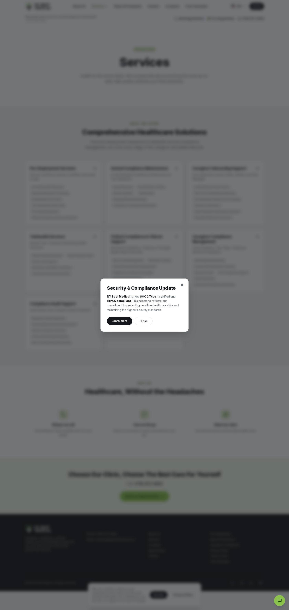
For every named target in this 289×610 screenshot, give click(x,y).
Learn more (122, 320)
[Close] (182, 285)
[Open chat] (279, 600)
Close (144, 321)
